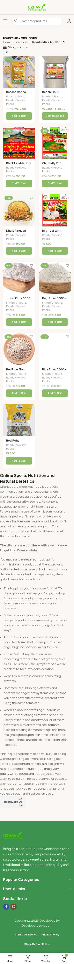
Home (7, 42)
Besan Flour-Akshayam (51, 93)
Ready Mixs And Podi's (16, 102)
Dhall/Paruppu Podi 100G (16, 232)
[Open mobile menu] (5, 21)
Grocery (22, 42)
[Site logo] (37, 7)
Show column (18, 47)
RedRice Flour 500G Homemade (18, 371)
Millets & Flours (52, 96)
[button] (19, 116)
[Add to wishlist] (31, 59)
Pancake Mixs (15, 96)
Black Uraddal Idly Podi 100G (18, 164)
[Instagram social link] (13, 907)
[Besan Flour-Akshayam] (55, 72)
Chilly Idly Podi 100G (52, 164)
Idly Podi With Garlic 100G (51, 232)
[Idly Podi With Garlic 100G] (55, 210)
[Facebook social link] (6, 907)
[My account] (69, 21)
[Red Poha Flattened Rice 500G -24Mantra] (19, 420)
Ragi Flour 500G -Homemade (54, 299)
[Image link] (13, 835)
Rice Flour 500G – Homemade (54, 371)
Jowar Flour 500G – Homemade (18, 299)
